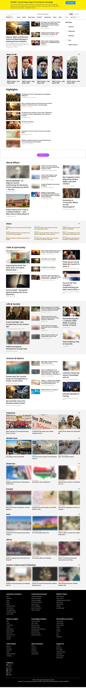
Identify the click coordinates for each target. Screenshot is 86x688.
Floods (49, 311)
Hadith (8, 604)
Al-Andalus (52, 36)
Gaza (31, 134)
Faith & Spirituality (35, 621)
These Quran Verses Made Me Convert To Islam (71, 264)
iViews (67, 186)
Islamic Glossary (10, 631)
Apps (7, 621)
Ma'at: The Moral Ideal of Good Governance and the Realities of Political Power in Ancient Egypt (37, 104)
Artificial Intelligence (50, 375)
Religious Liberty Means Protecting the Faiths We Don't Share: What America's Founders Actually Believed (50, 195)
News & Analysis (60, 625)
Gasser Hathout (44, 391)
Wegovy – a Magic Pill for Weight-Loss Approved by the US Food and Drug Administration (51, 382)
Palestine (46, 330)
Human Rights (72, 186)
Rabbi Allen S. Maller (45, 179)
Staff (42, 321)
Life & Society (34, 623)
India (29, 117)
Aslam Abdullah (24, 117)
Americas (58, 627)
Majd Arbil (43, 45)
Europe (58, 629)
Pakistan (15, 47)
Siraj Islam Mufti (10, 383)
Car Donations (59, 650)
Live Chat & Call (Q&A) (36, 602)
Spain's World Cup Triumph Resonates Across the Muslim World (49, 327)
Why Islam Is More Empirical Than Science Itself (49, 362)
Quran (14, 296)
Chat (71, 27)
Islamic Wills (59, 653)
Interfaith (52, 179)
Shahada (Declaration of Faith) (63, 600)
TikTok (9, 673)
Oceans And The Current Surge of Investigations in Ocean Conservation (16, 378)
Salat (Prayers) (59, 602)
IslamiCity (11, 272)
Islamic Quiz (9, 633)
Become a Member (35, 610)
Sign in (71, 14)
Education (15, 351)
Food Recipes (9, 625)
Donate (58, 646)
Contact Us (33, 648)
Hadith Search (73, 45)
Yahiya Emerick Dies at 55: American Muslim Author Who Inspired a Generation (50, 318)
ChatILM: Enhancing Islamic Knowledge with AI (71, 375)
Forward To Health (69, 291)
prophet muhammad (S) (18, 272)
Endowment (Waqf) (60, 652)
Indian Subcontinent (53, 170)
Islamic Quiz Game (10, 634)
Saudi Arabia (31, 143)
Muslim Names (9, 629)
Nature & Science (35, 625)
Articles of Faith (59, 598)
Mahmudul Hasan (44, 170)
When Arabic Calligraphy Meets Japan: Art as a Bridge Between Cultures (50, 42)
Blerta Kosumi (9, 351)
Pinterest (10, 674)
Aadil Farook (24, 123)
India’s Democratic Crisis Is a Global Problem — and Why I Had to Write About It (17, 211)
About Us (33, 646)
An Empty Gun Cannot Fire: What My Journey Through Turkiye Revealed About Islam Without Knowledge (50, 24)
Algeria (13, 191)
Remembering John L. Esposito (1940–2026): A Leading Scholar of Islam (71, 321)
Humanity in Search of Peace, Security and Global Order (36, 131)
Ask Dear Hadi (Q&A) (36, 598)
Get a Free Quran (35, 604)
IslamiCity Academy (10, 653)
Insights (8, 627)
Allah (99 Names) (60, 596)
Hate (68, 346)
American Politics (49, 198)
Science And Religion (17, 405)
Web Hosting (59, 657)
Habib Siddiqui (9, 216)
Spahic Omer (43, 28)
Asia (57, 633)
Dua (69, 40)
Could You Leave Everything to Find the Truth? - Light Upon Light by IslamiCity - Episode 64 (51, 277)
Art (46, 45)
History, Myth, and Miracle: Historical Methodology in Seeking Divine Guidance (17, 39)
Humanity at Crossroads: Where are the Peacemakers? (70, 203)
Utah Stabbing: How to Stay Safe (71, 342)
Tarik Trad (43, 198)
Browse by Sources (35, 633)
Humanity (74, 209)
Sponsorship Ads (60, 655)
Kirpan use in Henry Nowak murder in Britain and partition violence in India (50, 167)
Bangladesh (51, 187)
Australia (58, 631)
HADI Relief (9, 650)
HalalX (7, 652)
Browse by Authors (35, 627)
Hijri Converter (9, 608)
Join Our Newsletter (35, 606)
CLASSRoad (9, 655)
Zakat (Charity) (59, 604)
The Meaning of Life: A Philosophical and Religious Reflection (36, 95)
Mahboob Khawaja (25, 134)
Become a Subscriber (36, 608)
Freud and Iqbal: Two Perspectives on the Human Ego (17, 324)
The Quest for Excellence (48, 267)
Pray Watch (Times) (10, 606)
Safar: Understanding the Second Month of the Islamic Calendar (51, 251)
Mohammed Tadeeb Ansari (69, 398)
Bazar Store (59, 648)
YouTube (10, 671)
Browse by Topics (35, 631)
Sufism (28, 123)
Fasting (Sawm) (51, 391)
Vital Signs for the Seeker (48, 259)
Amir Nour (9, 191)
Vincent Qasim (66, 268)
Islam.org (8, 648)
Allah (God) (8, 598)
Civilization (31, 106)
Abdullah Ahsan (10, 47)
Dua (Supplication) (10, 610)
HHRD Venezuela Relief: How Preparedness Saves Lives (49, 335)
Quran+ (8, 602)
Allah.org (8, 646)
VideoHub (71, 31)
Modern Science (52, 385)
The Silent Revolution (28, 122)
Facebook (10, 665)
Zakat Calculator (10, 614)
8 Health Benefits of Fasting (71, 395)
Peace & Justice (59, 623)
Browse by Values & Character (38, 629)
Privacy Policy (34, 652)
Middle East (59, 636)
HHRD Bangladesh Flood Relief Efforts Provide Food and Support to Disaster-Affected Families (51, 308)
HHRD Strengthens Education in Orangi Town (16, 347)
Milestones (33, 650)
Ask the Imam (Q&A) (36, 600)
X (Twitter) (9, 667)
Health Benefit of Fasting (48, 390)
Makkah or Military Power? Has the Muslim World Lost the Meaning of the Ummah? (36, 141)
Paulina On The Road (45, 36)
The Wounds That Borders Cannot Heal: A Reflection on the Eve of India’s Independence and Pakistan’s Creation (37, 114)
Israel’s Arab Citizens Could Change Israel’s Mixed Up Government (49, 176)
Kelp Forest (17, 383)
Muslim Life (34, 97)
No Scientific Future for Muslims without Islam (15, 402)
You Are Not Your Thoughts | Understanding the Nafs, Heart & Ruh (70, 286)
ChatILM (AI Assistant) (36, 596)
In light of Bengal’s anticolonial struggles (50, 184)
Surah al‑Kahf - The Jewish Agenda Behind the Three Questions (16, 292)
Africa (57, 634)
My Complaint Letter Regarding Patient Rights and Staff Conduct (71, 180)
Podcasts (71, 36)
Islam (48, 28)
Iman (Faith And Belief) (50, 253)
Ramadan (58, 606)
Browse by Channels (36, 634)
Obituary (45, 321)
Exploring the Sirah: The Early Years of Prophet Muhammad (16, 267)
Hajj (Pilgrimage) (60, 608)
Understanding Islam (11, 612)
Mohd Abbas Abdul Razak (26, 97)
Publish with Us (35, 653)
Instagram (10, 669)
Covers (8, 623)
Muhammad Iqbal (21, 328)
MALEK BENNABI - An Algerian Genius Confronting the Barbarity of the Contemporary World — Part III (17, 185)
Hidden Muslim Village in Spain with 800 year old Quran (50, 33)
